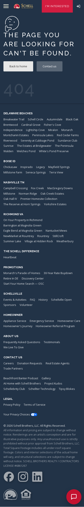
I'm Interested (57, 6)
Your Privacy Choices (16, 414)
